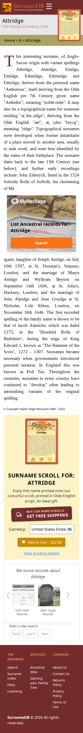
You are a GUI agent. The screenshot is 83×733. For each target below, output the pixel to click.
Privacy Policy (58, 693)
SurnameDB (18, 717)
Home (9, 40)
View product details (41, 553)
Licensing (14, 691)
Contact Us (61, 674)
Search (41, 242)
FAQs (11, 685)
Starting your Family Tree (39, 683)
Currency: (17, 529)
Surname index (14, 676)
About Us (60, 667)
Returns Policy (59, 682)
